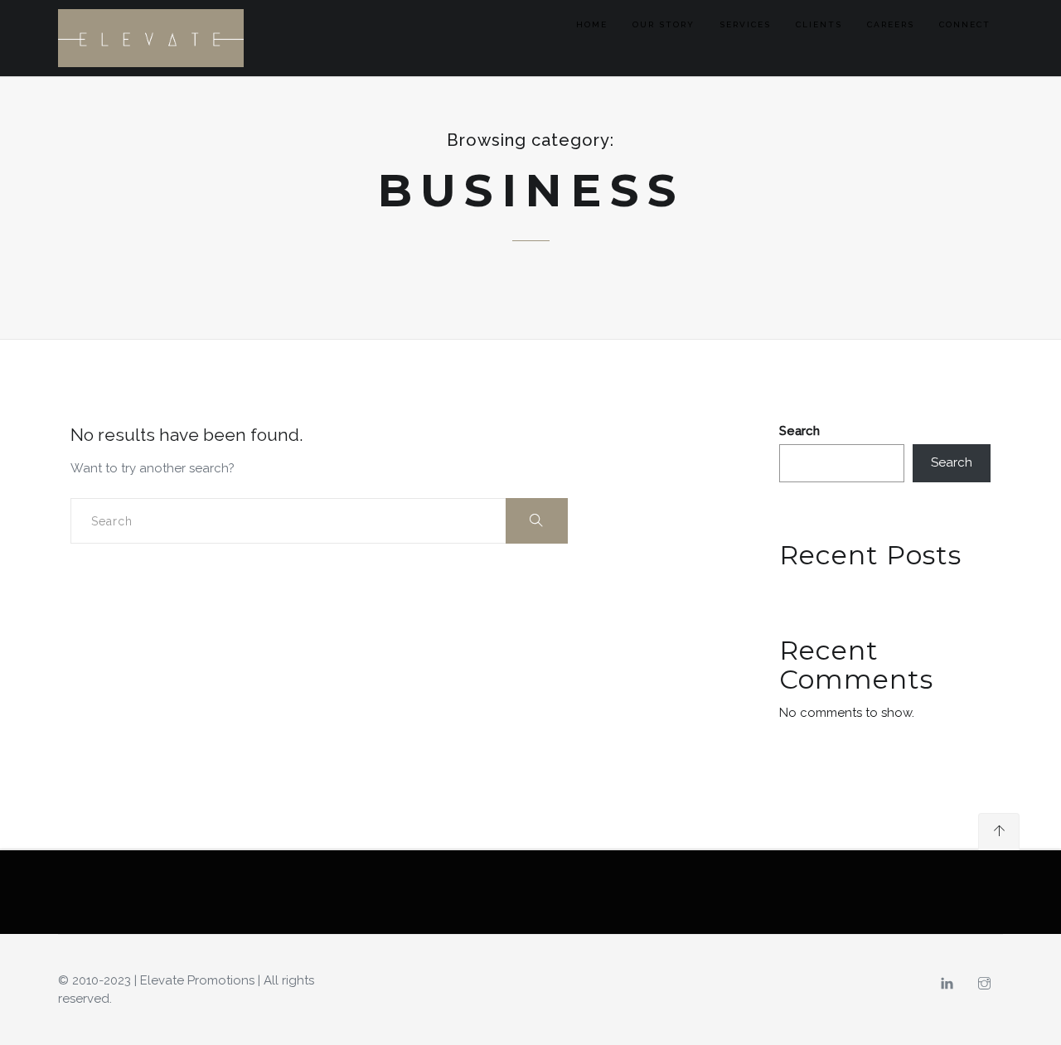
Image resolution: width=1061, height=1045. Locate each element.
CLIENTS (819, 24)
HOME (592, 24)
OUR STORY (663, 24)
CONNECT (965, 24)
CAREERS (890, 24)
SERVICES (745, 24)
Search (799, 430)
